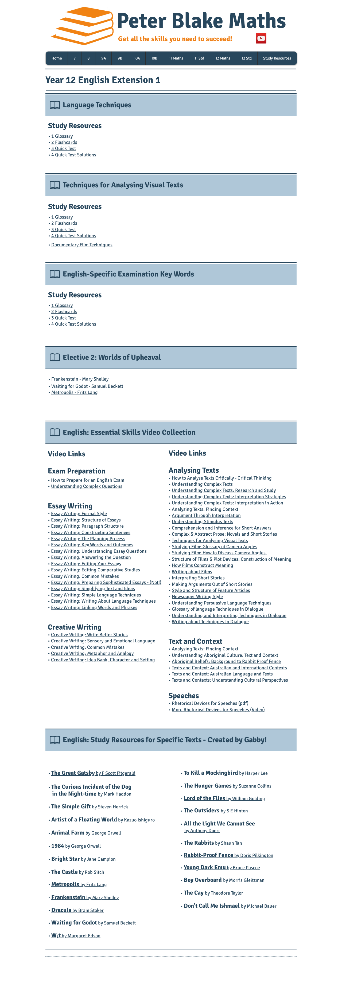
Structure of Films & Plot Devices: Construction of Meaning (232, 559)
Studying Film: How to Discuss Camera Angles (219, 553)
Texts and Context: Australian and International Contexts (229, 668)
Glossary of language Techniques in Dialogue (217, 609)
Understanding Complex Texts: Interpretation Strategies (229, 497)
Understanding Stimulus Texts (202, 521)
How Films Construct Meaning (202, 565)
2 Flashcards (64, 142)
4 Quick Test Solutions (73, 155)
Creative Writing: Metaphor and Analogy (92, 653)
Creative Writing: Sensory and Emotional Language (103, 641)
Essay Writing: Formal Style (79, 513)
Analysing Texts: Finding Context (205, 649)
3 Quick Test (63, 148)
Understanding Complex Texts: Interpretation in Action (227, 503)
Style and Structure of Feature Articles (211, 590)
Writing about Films (192, 572)
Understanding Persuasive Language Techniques (221, 603)
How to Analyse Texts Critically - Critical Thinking (222, 478)
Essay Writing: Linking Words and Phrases (94, 607)
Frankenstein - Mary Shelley (79, 379)
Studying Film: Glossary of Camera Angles (214, 547)
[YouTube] (261, 38)
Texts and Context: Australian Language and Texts (222, 674)
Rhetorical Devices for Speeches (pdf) (210, 703)
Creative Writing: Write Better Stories (89, 635)
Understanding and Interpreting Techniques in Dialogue (229, 615)
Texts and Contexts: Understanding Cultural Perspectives (230, 680)
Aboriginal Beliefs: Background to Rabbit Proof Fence (226, 661)
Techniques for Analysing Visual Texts (210, 540)
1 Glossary (62, 136)
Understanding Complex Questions (86, 486)
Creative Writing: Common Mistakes (88, 647)
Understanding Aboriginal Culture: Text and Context (225, 655)
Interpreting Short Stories (198, 578)
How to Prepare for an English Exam (87, 480)
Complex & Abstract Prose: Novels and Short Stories (224, 534)
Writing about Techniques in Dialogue (210, 622)
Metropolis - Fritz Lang (74, 392)
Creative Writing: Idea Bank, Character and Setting (103, 660)
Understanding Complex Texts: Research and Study (224, 490)
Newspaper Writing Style (197, 596)
